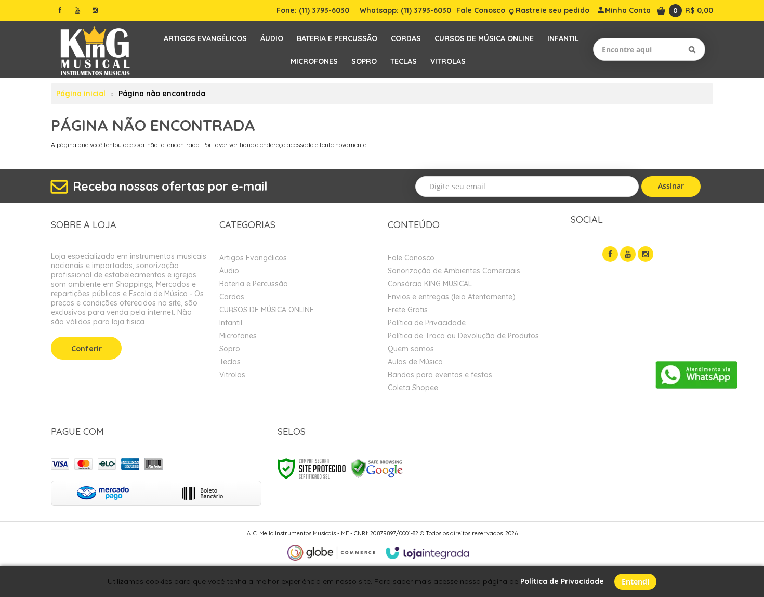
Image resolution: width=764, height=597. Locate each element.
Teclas (230, 361)
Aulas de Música (415, 361)
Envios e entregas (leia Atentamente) (452, 296)
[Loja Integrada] (427, 553)
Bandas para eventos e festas (440, 374)
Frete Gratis (408, 309)
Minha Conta (628, 10)
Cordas (231, 296)
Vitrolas (232, 374)
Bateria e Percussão (253, 283)
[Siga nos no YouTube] (628, 254)
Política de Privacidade (427, 322)
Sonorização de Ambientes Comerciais (454, 270)
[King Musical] (95, 49)
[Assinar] (671, 186)
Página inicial (81, 93)
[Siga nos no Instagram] (95, 10)
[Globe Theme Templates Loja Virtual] (331, 553)
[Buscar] (692, 49)
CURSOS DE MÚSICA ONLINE (266, 309)
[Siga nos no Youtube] (77, 10)
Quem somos (411, 348)
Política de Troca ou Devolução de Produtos (463, 335)
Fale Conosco (480, 10)
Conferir (86, 348)
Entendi (635, 582)
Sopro (229, 348)
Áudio (229, 270)
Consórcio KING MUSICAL (430, 283)
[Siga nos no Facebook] (60, 10)
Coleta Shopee (413, 387)
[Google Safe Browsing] (377, 468)
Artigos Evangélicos (253, 257)
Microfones (238, 335)
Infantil (230, 322)
